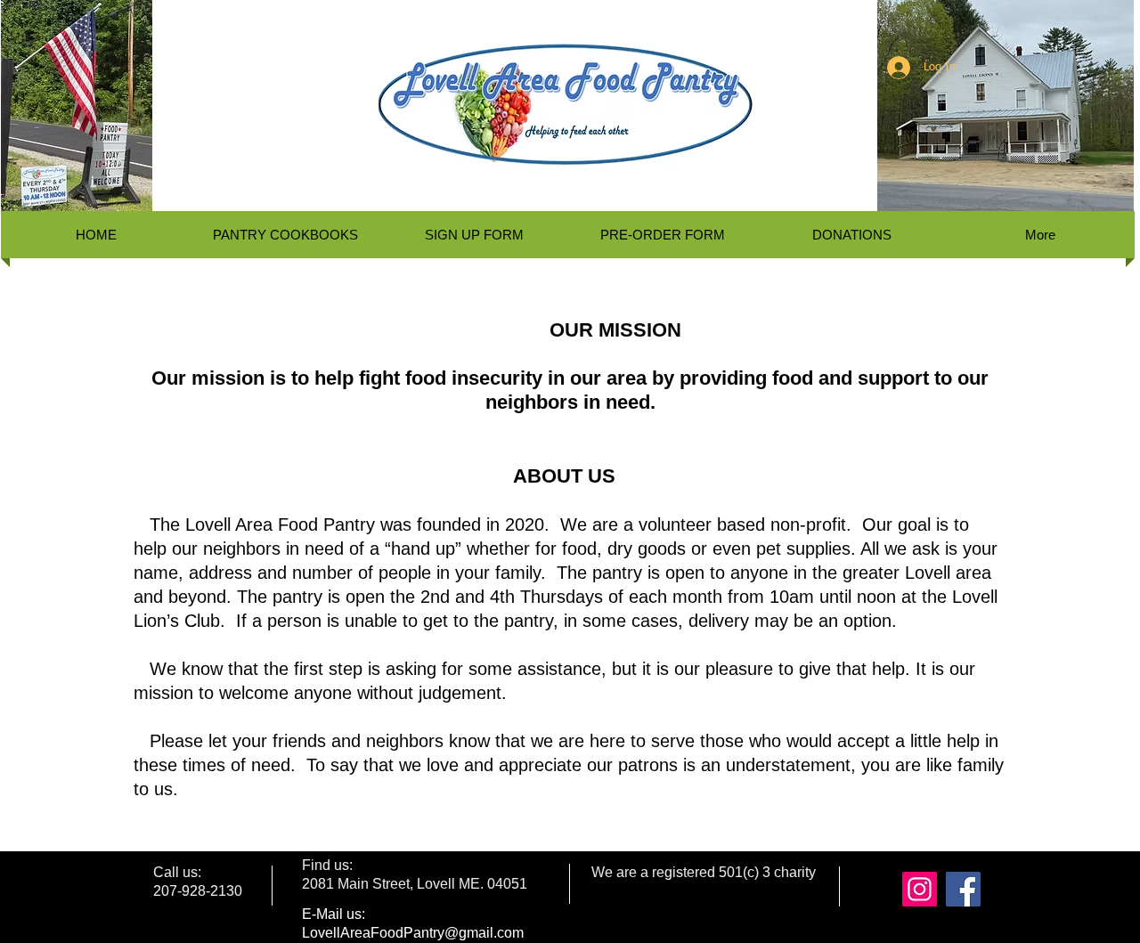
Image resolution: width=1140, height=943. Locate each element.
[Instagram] (919, 889)
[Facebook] (963, 889)
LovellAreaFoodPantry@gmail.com (413, 932)
